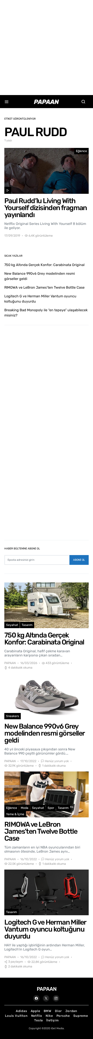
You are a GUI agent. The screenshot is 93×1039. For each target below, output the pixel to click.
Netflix (36, 1016)
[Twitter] (46, 998)
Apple (35, 1011)
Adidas (21, 1011)
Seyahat (12, 625)
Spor (51, 808)
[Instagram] (56, 998)
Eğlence (81, 151)
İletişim (52, 1020)
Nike (49, 1016)
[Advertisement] (46, 47)
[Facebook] (36, 998)
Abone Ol (79, 559)
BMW (47, 1011)
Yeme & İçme (15, 814)
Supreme (80, 1016)
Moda (24, 808)
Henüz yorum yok (57, 761)
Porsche (63, 1016)
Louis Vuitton (16, 1016)
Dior (58, 1011)
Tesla (38, 1020)
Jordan (71, 1011)
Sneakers (12, 716)
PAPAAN (10, 663)
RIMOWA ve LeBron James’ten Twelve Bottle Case (44, 287)
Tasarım (27, 625)
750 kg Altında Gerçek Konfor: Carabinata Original (44, 265)
